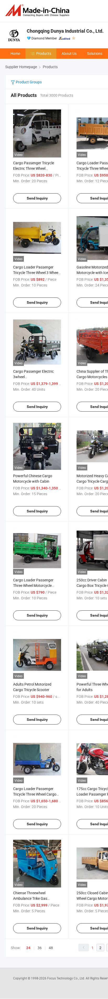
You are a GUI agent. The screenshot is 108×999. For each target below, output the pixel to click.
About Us (69, 53)
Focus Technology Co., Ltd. (66, 978)
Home (15, 53)
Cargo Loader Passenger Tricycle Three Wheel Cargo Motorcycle (34, 794)
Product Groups (28, 81)
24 (28, 948)
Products (43, 53)
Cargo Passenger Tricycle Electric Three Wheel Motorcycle (33, 168)
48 (51, 947)
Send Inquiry (37, 198)
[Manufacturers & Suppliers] (38, 10)
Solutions (94, 53)
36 (39, 947)
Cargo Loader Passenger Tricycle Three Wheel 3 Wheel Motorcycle (36, 273)
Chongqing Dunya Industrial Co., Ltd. (65, 31)
